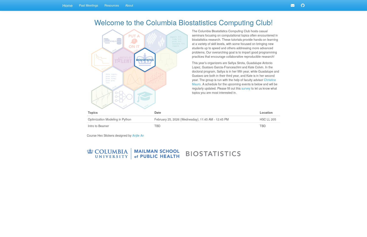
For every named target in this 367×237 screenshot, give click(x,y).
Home (67, 5)
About (129, 5)
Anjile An (138, 135)
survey (245, 88)
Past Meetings (88, 5)
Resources (111, 5)
